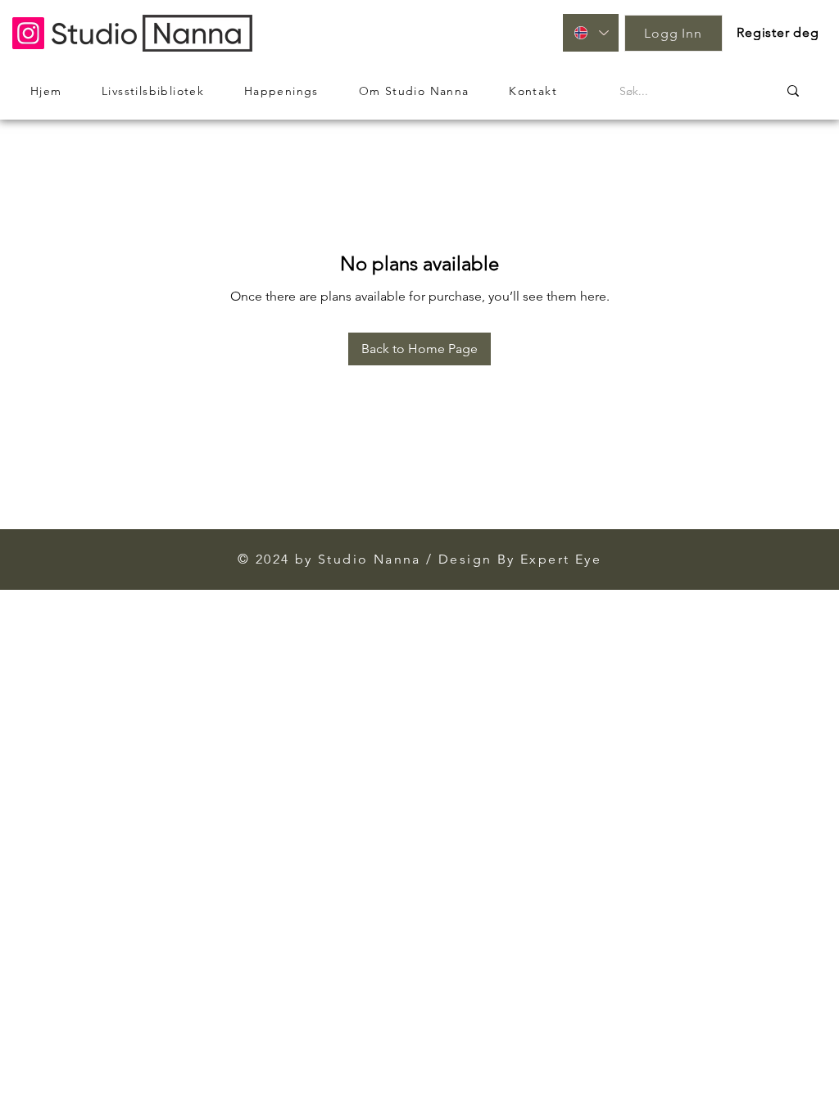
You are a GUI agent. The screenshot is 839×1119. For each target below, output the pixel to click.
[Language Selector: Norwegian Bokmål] (591, 33)
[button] (778, 32)
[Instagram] (28, 33)
